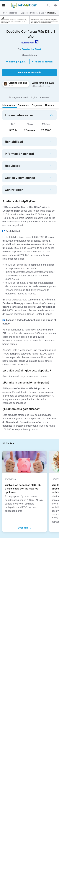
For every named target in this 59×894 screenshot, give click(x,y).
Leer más (23, 527)
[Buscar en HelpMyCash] (48, 5)
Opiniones (23, 105)
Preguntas (37, 105)
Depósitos (12, 12)
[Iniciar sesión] (55, 5)
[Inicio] (24, 5)
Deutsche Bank (31, 49)
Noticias (49, 105)
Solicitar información (29, 72)
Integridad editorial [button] (19, 97)
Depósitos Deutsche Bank (32, 12)
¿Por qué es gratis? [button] (41, 97)
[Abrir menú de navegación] (3, 5)
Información (8, 105)
